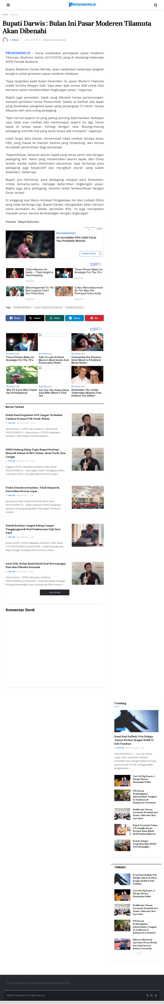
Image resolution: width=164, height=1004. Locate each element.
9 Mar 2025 (23, 537)
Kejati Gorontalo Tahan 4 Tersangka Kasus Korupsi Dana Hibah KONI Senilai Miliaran (145, 829)
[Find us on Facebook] (147, 995)
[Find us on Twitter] (156, 995)
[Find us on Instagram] (151, 995)
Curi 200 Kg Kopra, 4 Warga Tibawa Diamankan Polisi (144, 779)
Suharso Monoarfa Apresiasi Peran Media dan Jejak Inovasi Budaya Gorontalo (145, 944)
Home (5, 14)
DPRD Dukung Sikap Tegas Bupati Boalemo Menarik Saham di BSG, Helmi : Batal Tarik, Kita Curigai (36, 453)
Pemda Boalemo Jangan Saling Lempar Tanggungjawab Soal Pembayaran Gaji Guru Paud (33, 529)
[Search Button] (155, 5)
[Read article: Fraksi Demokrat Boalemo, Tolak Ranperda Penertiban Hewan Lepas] (88, 497)
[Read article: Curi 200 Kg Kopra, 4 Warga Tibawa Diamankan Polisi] (122, 780)
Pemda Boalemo (74, 307)
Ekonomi (14, 14)
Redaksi (41, 983)
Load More (55, 592)
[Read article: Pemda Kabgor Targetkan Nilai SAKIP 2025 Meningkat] (122, 845)
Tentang (20, 983)
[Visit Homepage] (82, 5)
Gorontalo (60, 39)
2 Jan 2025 (23, 571)
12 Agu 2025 (23, 423)
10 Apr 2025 (23, 461)
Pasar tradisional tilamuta (48, 307)
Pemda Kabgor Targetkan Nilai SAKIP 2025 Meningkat (144, 844)
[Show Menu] (8, 5)
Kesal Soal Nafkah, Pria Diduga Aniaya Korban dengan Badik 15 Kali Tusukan (134, 740)
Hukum (120, 729)
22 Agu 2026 (132, 748)
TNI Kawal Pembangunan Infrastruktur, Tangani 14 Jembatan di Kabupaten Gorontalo (144, 797)
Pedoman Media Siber (59, 983)
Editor (15, 39)
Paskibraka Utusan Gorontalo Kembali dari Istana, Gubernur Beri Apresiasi (145, 814)
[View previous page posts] (133, 953)
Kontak (30, 983)
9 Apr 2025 (23, 495)
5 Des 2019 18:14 (32, 39)
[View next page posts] (139, 953)
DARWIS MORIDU (22, 307)
